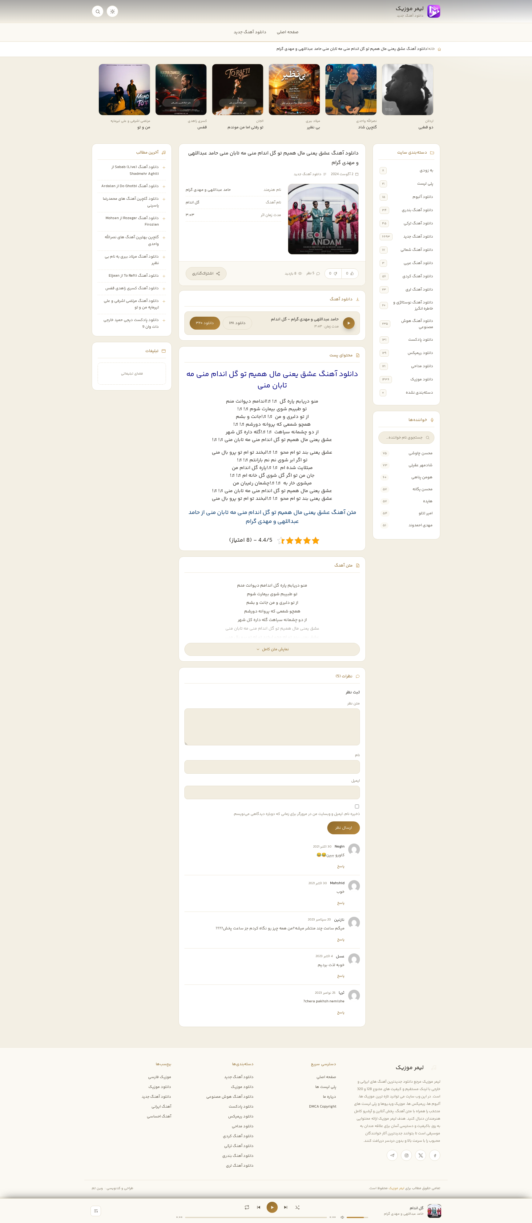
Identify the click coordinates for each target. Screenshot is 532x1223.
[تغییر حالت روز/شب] (112, 11)
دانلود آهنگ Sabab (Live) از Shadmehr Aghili (135, 170)
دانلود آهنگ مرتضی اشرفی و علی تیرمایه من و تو (131, 304)
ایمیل (355, 781)
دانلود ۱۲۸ (237, 323)
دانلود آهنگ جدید (250, 32)
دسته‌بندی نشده (419, 393)
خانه (431, 49)
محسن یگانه (423, 489)
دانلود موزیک (421, 379)
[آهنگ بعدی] (285, 1207)
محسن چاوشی (421, 453)
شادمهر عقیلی (421, 465)
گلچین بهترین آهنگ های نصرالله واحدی (132, 240)
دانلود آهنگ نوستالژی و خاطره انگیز (413, 305)
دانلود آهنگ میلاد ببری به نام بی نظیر (132, 260)
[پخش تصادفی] (297, 1207)
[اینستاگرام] (406, 1155)
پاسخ (341, 866)
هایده (428, 501)
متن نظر (353, 704)
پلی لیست (425, 184)
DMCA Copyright (322, 1107)
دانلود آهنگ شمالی (417, 250)
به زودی (426, 170)
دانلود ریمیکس (420, 353)
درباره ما (329, 1097)
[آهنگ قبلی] (258, 1207)
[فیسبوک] (434, 1155)
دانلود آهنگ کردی (417, 276)
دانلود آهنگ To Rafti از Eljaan (134, 276)
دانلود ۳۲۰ (205, 323)
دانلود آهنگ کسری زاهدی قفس (132, 288)
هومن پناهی (422, 477)
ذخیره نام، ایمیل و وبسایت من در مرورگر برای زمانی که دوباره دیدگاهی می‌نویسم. (296, 814)
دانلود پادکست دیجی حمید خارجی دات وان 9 (131, 323)
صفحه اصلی (288, 32)
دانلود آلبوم (423, 197)
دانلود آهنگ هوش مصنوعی (417, 324)
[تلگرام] (392, 1155)
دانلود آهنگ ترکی (418, 223)
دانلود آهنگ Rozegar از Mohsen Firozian (132, 221)
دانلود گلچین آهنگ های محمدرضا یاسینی (131, 202)
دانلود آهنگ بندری (417, 210)
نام (357, 755)
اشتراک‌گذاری (202, 274)
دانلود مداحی (422, 366)
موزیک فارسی (159, 1077)
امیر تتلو (426, 513)
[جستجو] (97, 11)
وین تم (97, 1188)
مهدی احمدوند (421, 525)
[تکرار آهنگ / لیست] (247, 1207)
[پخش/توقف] (272, 1207)
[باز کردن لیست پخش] (96, 1211)
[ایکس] (420, 1155)
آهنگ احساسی (159, 1116)
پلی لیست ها (325, 1087)
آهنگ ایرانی (161, 1107)
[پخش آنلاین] (390, 108)
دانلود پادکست (420, 340)
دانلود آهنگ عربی (418, 263)
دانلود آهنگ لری (419, 290)
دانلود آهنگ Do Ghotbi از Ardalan (130, 186)
